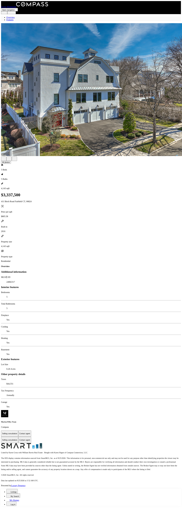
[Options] (3, 159)
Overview (10, 17)
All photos (6, 162)
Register (11, 13)
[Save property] (9, 159)
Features (9, 20)
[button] (91, 90)
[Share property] (14, 159)
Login (4, 13)
